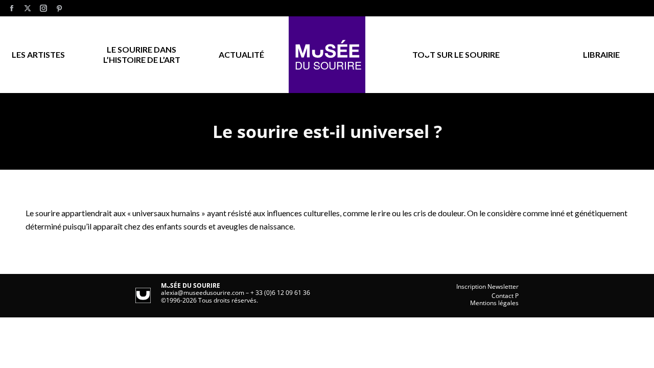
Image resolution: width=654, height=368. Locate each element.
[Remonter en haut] (638, 352)
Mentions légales (494, 302)
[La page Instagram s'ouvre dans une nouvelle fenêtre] (43, 8)
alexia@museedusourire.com (202, 292)
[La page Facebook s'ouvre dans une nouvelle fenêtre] (11, 8)
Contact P (505, 295)
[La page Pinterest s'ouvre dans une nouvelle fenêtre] (59, 8)
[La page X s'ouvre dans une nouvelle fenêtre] (27, 8)
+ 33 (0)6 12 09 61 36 (280, 292)
